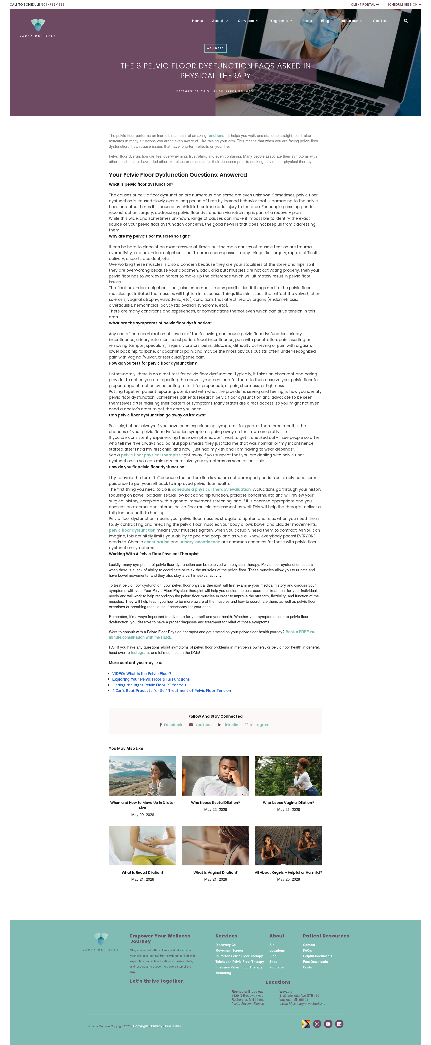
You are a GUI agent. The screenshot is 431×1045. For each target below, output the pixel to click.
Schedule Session (402, 4)
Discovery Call (226, 944)
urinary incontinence (200, 542)
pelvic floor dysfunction (132, 530)
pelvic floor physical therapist (150, 455)
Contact (309, 944)
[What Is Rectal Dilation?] (142, 848)
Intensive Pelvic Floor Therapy (239, 967)
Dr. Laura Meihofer (237, 91)
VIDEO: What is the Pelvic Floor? (141, 673)
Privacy (156, 1026)
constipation (156, 542)
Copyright (140, 1026)
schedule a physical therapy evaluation (211, 489)
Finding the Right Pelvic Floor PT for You (149, 684)
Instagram (140, 652)
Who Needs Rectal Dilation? (215, 802)
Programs (276, 967)
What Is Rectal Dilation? (143, 872)
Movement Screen (229, 950)
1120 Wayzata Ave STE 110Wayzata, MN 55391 (302, 999)
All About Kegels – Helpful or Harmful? (288, 872)
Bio (272, 944)
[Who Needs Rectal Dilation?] (215, 778)
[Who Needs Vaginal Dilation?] (288, 778)
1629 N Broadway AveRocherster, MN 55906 (248, 999)
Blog (273, 956)
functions (216, 135)
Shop (273, 961)
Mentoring (223, 972)
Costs (307, 967)
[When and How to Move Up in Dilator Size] (142, 778)
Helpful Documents (317, 956)
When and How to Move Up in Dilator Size (142, 805)
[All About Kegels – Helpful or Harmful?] (288, 848)
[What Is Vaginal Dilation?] (215, 848)
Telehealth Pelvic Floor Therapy (240, 961)
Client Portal (363, 4)
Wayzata (285, 991)
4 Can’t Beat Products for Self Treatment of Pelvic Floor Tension (171, 690)
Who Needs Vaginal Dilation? (288, 802)
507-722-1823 (52, 4)
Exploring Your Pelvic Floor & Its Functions (151, 679)
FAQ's (307, 950)
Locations (277, 950)
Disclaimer (173, 1026)
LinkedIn (231, 724)
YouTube (203, 724)
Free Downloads (315, 961)
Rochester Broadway (248, 991)
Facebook (173, 724)
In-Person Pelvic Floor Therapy (239, 956)
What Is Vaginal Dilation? (216, 872)
